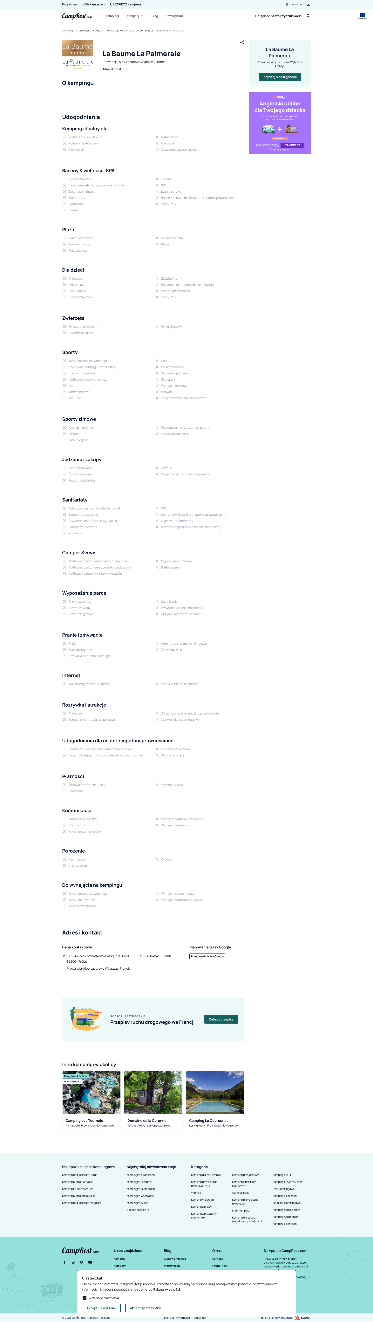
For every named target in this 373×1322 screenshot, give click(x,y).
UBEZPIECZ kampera (125, 4)
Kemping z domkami (285, 1224)
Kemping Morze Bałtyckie (77, 1182)
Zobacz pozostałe (138, 1210)
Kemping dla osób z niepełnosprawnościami (247, 1219)
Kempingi (112, 16)
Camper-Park (240, 1192)
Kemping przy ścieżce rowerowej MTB (204, 1183)
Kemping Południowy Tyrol (78, 1189)
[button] (138, 1250)
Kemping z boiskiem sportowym (244, 1183)
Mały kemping (240, 1210)
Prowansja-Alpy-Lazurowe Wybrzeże (130, 30)
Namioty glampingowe (287, 1203)
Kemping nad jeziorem (286, 1210)
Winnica (196, 1192)
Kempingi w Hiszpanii (139, 1182)
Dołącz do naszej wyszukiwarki (278, 16)
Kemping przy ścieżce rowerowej (245, 1201)
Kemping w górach (202, 1199)
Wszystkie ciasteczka (104, 1298)
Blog (155, 16)
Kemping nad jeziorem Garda (79, 1175)
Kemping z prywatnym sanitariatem (204, 1215)
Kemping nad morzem (286, 1217)
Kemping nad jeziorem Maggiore (81, 1203)
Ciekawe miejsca (175, 1258)
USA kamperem (93, 4)
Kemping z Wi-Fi (282, 1175)
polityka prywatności (164, 1289)
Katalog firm (174, 16)
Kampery (133, 16)
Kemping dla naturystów (206, 1175)
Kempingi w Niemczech (141, 1189)
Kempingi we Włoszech (141, 1175)
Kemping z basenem (285, 1196)
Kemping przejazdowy (245, 1175)
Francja (98, 30)
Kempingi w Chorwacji (140, 1196)
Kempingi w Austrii (138, 1203)
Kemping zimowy (201, 1206)
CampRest (68, 30)
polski (294, 4)
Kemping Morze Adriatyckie (78, 1196)
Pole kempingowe (284, 1189)
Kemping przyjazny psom (288, 1182)
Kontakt (217, 1258)
